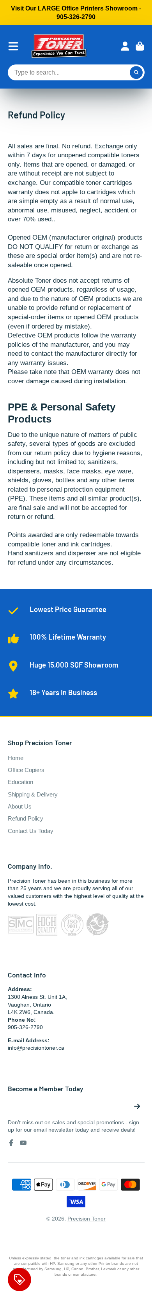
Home (15, 758)
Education (20, 782)
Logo (59, 46)
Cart (140, 46)
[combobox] (76, 72)
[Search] (136, 72)
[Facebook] (11, 1142)
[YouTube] (23, 1142)
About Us (20, 806)
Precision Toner (86, 1219)
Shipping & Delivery (33, 794)
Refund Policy (25, 818)
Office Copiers (26, 770)
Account (125, 46)
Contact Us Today (30, 831)
